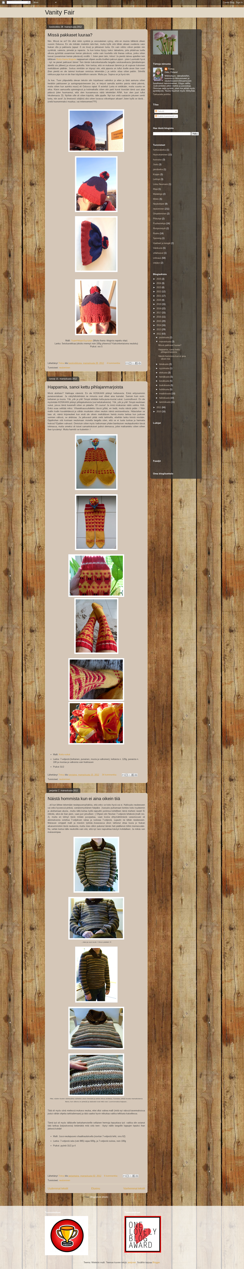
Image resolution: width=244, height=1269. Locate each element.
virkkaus (157, 258)
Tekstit (160, 111)
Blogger (156, 1262)
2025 (159, 279)
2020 (159, 300)
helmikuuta (164, 398)
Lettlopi (156, 179)
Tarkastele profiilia (161, 94)
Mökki (156, 199)
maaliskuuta (165, 393)
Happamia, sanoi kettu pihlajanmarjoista (85, 387)
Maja (155, 189)
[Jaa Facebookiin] (136, 363)
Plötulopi (157, 218)
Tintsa (171, 69)
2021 (159, 296)
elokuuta (163, 372)
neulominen (64, 367)
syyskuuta (164, 368)
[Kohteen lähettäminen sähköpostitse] (127, 363)
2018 (159, 308)
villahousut (158, 253)
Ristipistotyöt (159, 228)
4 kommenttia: (114, 363)
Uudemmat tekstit (58, 1188)
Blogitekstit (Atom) (99, 1197)
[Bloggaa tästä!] (130, 363)
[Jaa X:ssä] (133, 363)
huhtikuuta (164, 389)
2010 (159, 411)
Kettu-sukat (64, 754)
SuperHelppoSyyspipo (81, 340)
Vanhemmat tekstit (134, 1188)
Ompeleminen (159, 213)
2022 (159, 291)
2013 (159, 329)
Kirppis (156, 174)
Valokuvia (157, 248)
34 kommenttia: (110, 774)
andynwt (132, 1262)
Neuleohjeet (158, 204)
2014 (159, 325)
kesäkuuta (164, 381)
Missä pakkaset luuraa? (70, 34)
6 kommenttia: (111, 1176)
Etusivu (95, 1188)
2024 (159, 283)
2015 (159, 321)
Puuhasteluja (159, 223)
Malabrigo (157, 194)
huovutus (157, 159)
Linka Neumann (160, 184)
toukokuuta (164, 385)
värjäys (156, 263)
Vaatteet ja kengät (161, 243)
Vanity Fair (60, 12)
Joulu (155, 164)
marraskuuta (165, 341)
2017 (159, 312)
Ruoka (156, 233)
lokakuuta (164, 364)
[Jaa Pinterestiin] (139, 363)
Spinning (157, 238)
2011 (159, 407)
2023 (159, 287)
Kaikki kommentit (165, 116)
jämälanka (158, 169)
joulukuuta (164, 337)
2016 (159, 317)
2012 (159, 333)
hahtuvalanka (159, 150)
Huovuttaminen (160, 154)
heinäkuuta (164, 377)
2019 (159, 304)
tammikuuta (165, 402)
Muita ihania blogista (66, 59)
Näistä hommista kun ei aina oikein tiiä (84, 798)
